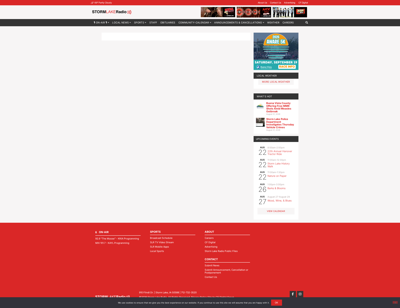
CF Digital (303, 2)
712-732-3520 (189, 292)
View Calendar (276, 211)
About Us (262, 2)
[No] (395, 302)
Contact (211, 259)
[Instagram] (300, 294)
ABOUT (209, 231)
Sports (139, 22)
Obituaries (167, 22)
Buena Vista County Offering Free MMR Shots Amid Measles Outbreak (278, 107)
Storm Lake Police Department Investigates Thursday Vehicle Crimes (280, 123)
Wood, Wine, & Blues (280, 200)
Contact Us (275, 2)
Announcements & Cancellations (238, 22)
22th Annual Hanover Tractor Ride (280, 153)
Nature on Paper (277, 175)
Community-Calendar (193, 22)
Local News (120, 22)
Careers (288, 22)
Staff (153, 22)
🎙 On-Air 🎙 (100, 22)
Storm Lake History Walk (279, 165)
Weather (273, 22)
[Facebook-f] (293, 294)
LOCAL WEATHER (267, 75)
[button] (306, 22)
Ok (276, 302)
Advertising (289, 2)
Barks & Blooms (276, 188)
